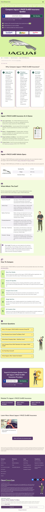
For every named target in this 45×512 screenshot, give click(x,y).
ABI (13, 248)
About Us (2, 460)
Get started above (4, 268)
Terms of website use (27, 465)
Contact (2, 475)
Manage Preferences (22, 509)
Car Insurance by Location (5, 467)
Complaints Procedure (27, 469)
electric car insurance (9, 143)
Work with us (3, 473)
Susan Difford (18, 60)
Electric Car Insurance (14, 57)
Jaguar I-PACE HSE (22, 160)
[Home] (2, 58)
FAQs (13, 465)
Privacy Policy (25, 460)
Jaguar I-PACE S (31, 160)
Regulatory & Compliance (39, 463)
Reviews (2, 465)
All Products (3, 469)
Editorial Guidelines (15, 463)
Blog (13, 460)
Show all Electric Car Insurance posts (22, 438)
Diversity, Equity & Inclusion (38, 468)
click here (20, 18)
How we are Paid (38, 460)
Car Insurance (6, 57)
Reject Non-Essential (33, 507)
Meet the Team (3, 463)
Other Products (3, 471)
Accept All (12, 507)
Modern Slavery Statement (39, 465)
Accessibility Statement (16, 467)
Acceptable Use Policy (27, 467)
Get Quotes (36, 16)
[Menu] (43, 2)
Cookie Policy (25, 463)
